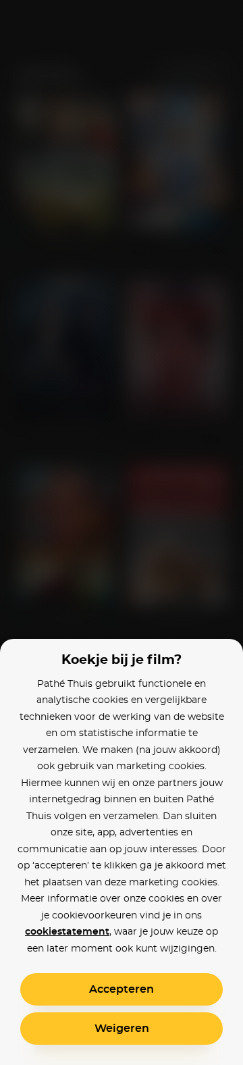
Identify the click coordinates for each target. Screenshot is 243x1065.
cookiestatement (67, 932)
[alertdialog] (121, 532)
